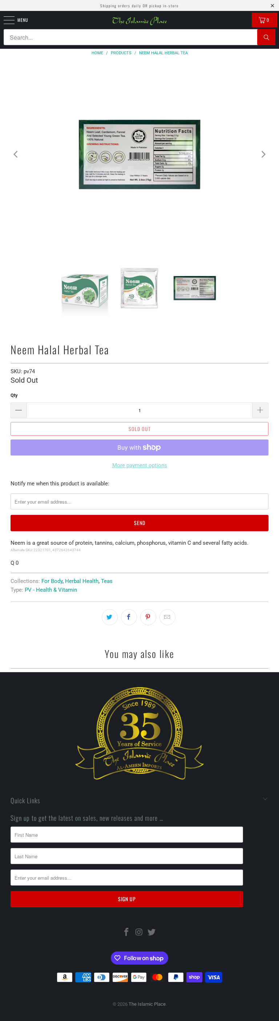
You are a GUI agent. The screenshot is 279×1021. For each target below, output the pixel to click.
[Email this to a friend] (167, 617)
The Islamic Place (147, 1004)
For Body (51, 581)
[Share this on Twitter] (110, 617)
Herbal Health (81, 581)
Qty (14, 395)
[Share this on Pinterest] (148, 617)
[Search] (266, 37)
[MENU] (5, 20)
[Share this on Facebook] (129, 617)
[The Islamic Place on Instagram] (139, 932)
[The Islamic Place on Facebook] (126, 932)
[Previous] (16, 154)
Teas (107, 581)
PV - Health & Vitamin (51, 590)
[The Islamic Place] (139, 21)
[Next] (263, 154)
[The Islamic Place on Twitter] (151, 932)
